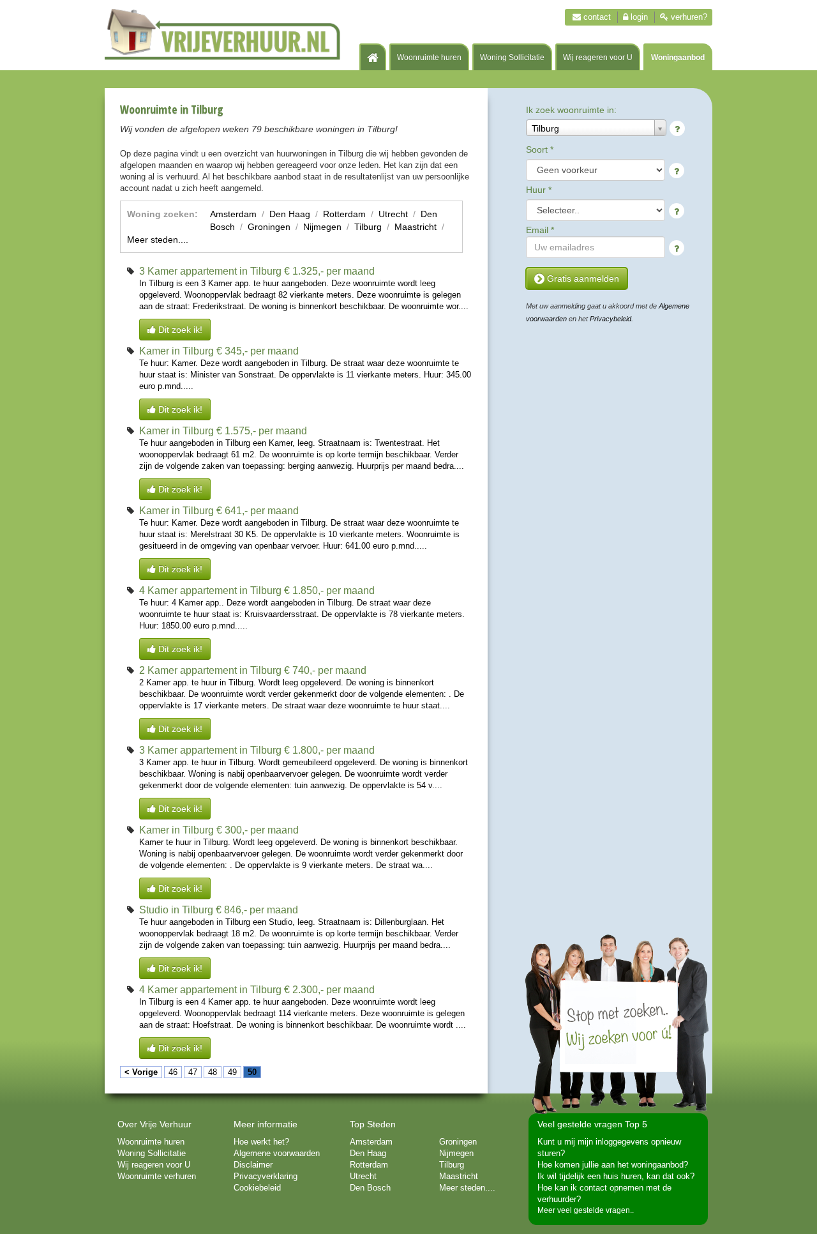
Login (638, 17)
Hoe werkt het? (261, 1141)
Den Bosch (370, 1187)
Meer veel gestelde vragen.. (585, 1210)
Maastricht (415, 227)
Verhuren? (687, 17)
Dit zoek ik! (179, 329)
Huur (538, 190)
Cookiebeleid (257, 1187)
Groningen (269, 227)
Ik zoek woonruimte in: (571, 110)
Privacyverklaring (265, 1176)
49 (232, 1072)
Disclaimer (253, 1164)
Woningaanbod (678, 57)
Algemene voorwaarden (277, 1153)
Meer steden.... (157, 239)
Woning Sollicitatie (512, 57)
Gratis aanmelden (581, 278)
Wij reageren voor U (598, 57)
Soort (539, 149)
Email (540, 230)
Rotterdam (344, 214)
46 (173, 1072)
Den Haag (289, 214)
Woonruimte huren (429, 57)
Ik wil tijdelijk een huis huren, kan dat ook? (615, 1176)
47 (192, 1072)
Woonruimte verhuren (156, 1176)
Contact (596, 17)
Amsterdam (233, 214)
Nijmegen (322, 227)
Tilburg (368, 227)
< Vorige (141, 1072)
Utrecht (393, 214)
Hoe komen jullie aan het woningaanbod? (612, 1164)
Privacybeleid (610, 319)
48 (212, 1072)
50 (252, 1072)
